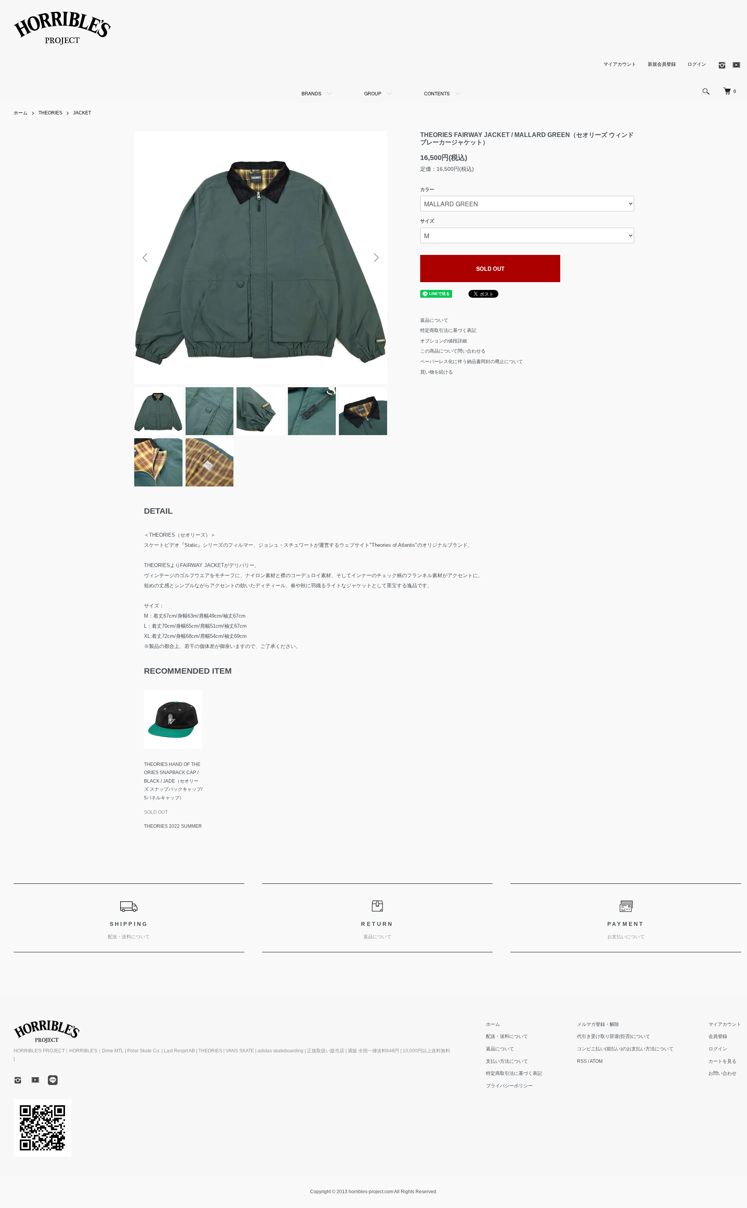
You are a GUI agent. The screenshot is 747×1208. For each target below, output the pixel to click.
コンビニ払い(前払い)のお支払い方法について (625, 1049)
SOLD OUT (490, 268)
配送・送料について (507, 1036)
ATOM (596, 1061)
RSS (582, 1061)
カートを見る (722, 1061)
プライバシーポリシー (509, 1086)
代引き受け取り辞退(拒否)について (613, 1036)
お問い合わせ (722, 1073)
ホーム (21, 113)
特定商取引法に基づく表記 (448, 330)
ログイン (696, 64)
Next (375, 257)
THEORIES (50, 113)
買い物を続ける (436, 372)
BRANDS (311, 93)
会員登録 (717, 1036)
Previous (146, 257)
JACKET (82, 113)
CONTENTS (437, 93)
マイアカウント (619, 64)
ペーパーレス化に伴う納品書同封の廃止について (471, 361)
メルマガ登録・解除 (598, 1024)
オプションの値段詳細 (443, 341)
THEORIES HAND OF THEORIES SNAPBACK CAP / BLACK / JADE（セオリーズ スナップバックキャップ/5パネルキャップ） (173, 781)
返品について (434, 320)
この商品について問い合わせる (453, 351)
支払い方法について (507, 1061)
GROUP (372, 93)
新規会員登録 (662, 64)
